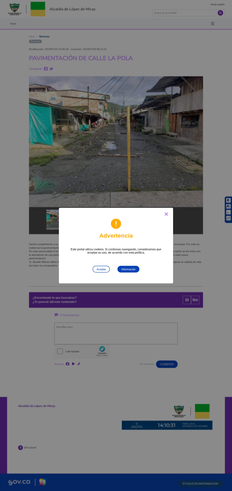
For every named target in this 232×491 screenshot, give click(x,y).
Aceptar (101, 269)
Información (128, 269)
